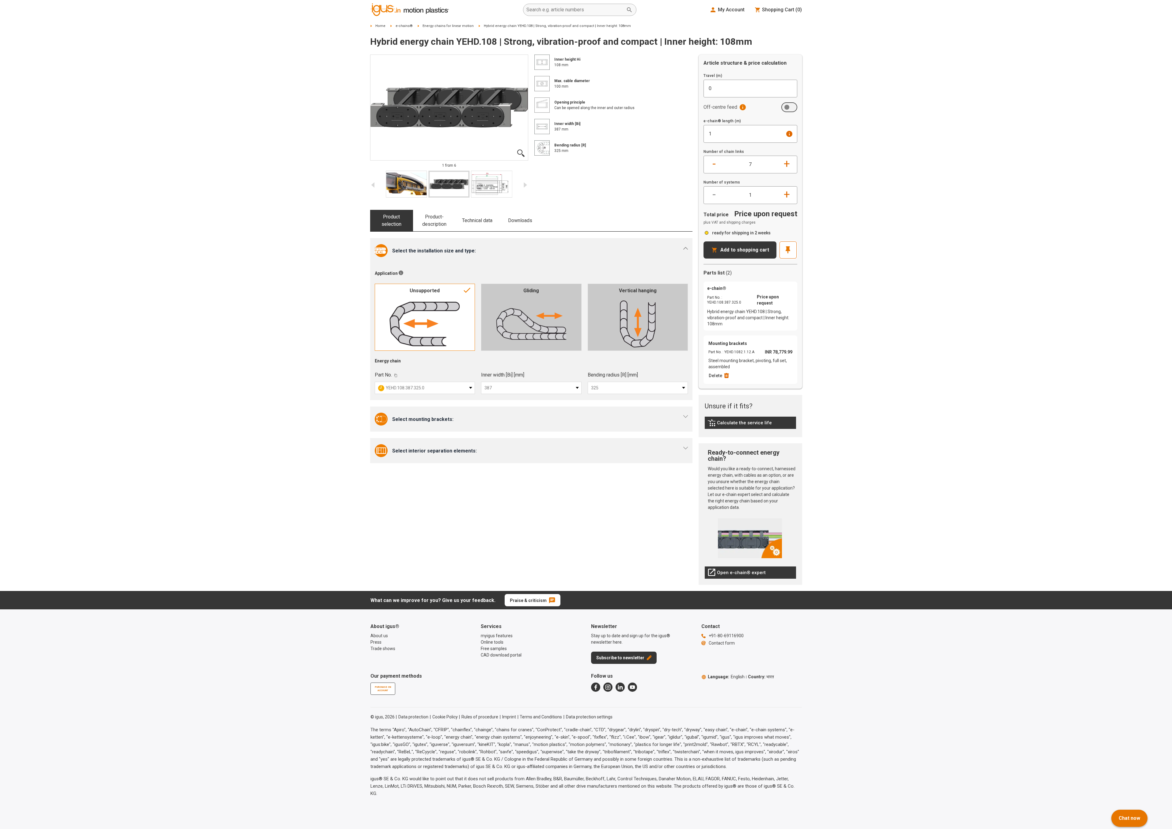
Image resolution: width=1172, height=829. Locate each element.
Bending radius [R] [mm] (613, 375)
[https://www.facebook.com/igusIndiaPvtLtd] (595, 687)
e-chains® (404, 26)
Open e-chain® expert (736, 574)
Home (380, 26)
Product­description (434, 220)
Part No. (383, 375)
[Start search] (629, 9)
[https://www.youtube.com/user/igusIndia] (632, 687)
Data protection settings (589, 716)
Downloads (520, 220)
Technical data (477, 220)
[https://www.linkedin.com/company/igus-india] (620, 687)
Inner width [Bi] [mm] (502, 375)
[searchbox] (574, 9)
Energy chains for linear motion (448, 26)
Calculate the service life (741, 424)
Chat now (1129, 818)
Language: (726, 676)
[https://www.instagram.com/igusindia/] (608, 687)
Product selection (391, 220)
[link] (750, 425)
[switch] (789, 107)
